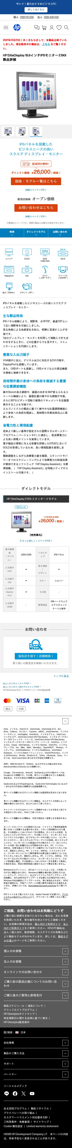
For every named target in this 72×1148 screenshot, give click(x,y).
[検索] (66, 27)
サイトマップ (41, 1121)
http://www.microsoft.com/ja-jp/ (42, 886)
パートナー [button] (10, 1074)
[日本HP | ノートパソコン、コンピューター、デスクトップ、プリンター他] (17, 27)
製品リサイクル (40, 1108)
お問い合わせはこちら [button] (36, 208)
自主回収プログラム (15, 1108)
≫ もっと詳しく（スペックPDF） (36, 541)
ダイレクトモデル (36, 231)
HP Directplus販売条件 (17, 1022)
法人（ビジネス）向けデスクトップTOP (21, 687)
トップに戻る (61, 676)
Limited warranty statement (43, 1126)
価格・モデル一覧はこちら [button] (36, 181)
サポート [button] (9, 1063)
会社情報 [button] (9, 1042)
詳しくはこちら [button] (36, 9)
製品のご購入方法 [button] (14, 1053)
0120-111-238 (27, 17)
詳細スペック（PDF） (36, 190)
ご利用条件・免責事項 (17, 1121)
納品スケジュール (14, 1005)
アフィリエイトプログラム (19, 1009)
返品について (35, 1005)
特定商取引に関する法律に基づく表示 (26, 1018)
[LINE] (6, 1093)
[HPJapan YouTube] (32, 1093)
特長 (12, 231)
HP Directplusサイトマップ (19, 1014)
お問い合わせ (60, 231)
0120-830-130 (51, 17)
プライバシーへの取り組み (19, 1113)
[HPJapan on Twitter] (23, 1093)
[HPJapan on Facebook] (15, 1093)
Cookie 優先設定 (13, 1126)
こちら (46, 44)
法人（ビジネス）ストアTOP (16, 683)
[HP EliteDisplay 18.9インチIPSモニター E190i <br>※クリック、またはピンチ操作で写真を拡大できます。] (36, 120)
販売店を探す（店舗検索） (36, 656)
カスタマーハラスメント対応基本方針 (26, 1117)
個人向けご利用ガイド (48, 924)
